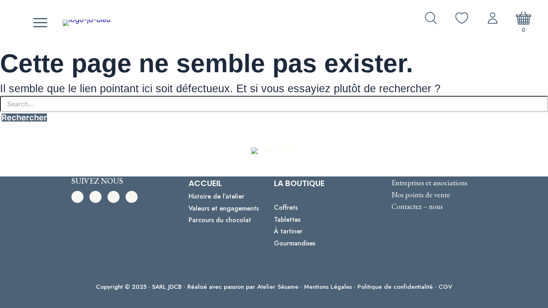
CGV (445, 286)
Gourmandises (294, 243)
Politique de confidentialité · (397, 286)
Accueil (205, 183)
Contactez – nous (417, 206)
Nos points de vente (421, 194)
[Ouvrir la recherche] (430, 18)
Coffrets (286, 207)
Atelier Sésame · (280, 286)
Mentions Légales (328, 286)
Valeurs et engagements (224, 208)
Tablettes (287, 219)
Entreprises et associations (429, 182)
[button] (77, 197)
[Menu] (39, 23)
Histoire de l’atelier (216, 196)
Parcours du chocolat (220, 220)
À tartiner (288, 231)
